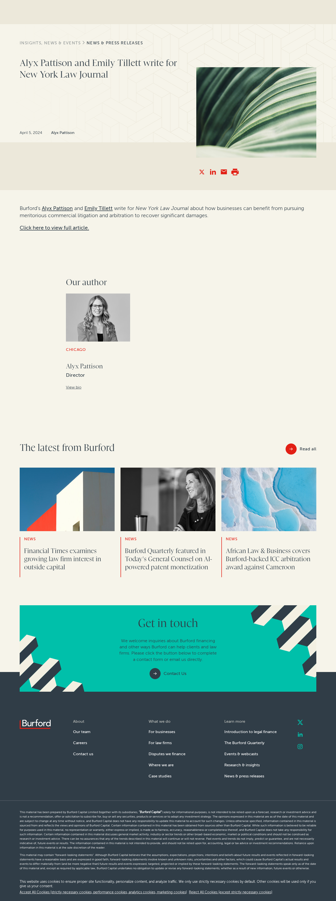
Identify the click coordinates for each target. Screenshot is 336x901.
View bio (73, 387)
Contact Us (175, 673)
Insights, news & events (50, 43)
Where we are (161, 765)
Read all (308, 449)
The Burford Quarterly (244, 742)
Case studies (160, 776)
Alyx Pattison (57, 208)
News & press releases (115, 43)
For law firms (160, 742)
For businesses (162, 731)
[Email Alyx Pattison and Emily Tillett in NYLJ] (223, 172)
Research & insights (242, 765)
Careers (80, 742)
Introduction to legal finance (250, 731)
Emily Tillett (98, 208)
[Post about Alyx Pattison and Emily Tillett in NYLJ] (201, 172)
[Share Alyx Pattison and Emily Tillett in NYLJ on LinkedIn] (212, 172)
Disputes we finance (167, 754)
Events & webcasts (241, 754)
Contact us (83, 754)
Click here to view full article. (54, 228)
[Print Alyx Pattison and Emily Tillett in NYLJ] (235, 172)
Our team (82, 731)
